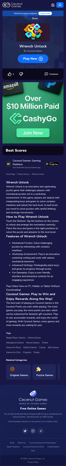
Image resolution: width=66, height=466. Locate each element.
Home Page (10, 174)
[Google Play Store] (52, 164)
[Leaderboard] (52, 4)
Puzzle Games (23, 174)
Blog (12, 442)
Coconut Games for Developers (42, 442)
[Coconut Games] (33, 395)
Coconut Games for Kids (33, 447)
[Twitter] (25, 431)
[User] (60, 5)
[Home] (12, 5)
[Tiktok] (41, 431)
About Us (22, 442)
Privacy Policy (33, 462)
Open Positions (13, 447)
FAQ (33, 451)
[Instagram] (33, 431)
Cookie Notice (53, 447)
